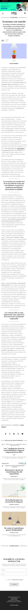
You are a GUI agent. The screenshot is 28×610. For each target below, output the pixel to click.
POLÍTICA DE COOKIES (14, 600)
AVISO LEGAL (14, 599)
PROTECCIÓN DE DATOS (14, 597)
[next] (25, 1)
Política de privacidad (17, 579)
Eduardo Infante (13, 1)
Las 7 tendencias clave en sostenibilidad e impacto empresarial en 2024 (14, 450)
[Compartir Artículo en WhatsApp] (18, 433)
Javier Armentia (14, 63)
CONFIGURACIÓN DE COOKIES (14, 601)
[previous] (9, 1)
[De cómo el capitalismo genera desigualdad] (14, 519)
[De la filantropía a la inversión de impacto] (14, 490)
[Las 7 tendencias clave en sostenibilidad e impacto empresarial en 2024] (14, 445)
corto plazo (20, 148)
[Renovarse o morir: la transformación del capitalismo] (14, 466)
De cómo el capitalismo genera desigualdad (14, 529)
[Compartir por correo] (22, 433)
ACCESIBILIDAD (14, 598)
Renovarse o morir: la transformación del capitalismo (14, 472)
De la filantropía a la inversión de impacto (14, 501)
